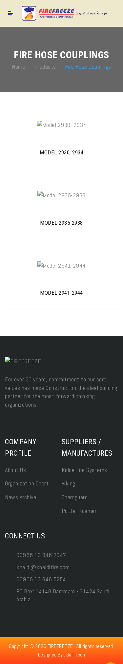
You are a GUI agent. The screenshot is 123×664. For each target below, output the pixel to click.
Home (18, 66)
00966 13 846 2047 (41, 555)
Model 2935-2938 (61, 222)
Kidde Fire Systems (84, 470)
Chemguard (75, 497)
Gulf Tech (75, 655)
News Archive (20, 497)
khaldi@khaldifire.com (43, 567)
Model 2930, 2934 (61, 152)
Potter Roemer (79, 511)
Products (45, 66)
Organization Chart (27, 483)
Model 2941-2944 (61, 292)
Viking (68, 483)
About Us (15, 470)
